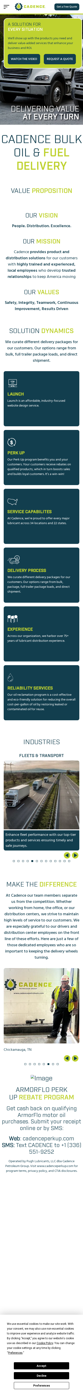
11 (60, 861)
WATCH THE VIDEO (24, 59)
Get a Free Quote (67, 7)
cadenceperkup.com (48, 1139)
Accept (41, 1366)
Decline (41, 1375)
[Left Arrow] (67, 855)
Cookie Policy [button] (45, 1343)
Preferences (41, 1385)
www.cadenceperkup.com (55, 1166)
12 (64, 861)
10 (55, 861)
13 (69, 861)
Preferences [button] (15, 1352)
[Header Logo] (30, 6)
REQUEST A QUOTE (60, 59)
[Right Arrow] (75, 855)
